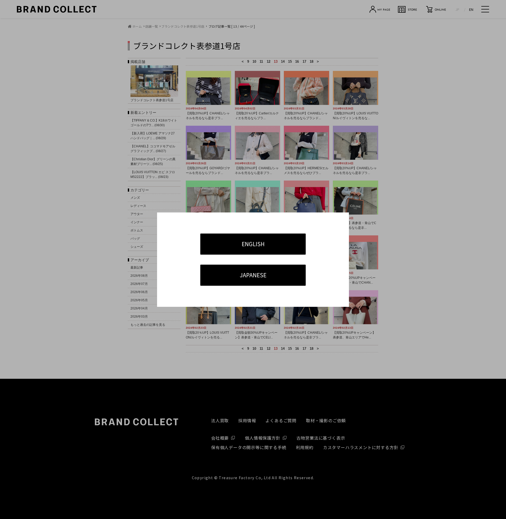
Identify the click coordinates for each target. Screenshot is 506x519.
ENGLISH (253, 244)
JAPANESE (253, 275)
